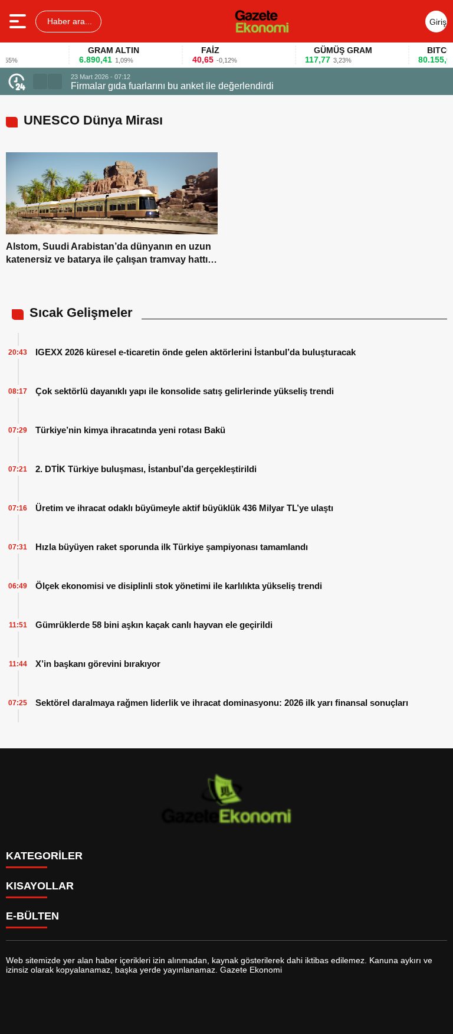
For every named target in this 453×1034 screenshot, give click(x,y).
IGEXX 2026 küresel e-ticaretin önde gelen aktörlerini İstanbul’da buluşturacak (195, 352)
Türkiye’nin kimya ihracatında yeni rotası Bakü (130, 430)
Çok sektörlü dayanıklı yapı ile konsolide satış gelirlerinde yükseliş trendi (184, 391)
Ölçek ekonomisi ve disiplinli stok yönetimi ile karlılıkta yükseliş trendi (178, 586)
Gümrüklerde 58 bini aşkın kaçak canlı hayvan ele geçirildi (154, 625)
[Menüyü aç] (19, 21)
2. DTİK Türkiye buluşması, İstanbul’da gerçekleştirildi (146, 469)
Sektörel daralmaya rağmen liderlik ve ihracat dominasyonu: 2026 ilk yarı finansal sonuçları (221, 703)
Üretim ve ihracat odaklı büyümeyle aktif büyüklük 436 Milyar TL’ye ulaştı (184, 508)
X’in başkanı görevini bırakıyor (97, 664)
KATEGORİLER (44, 856)
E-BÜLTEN (32, 916)
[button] (40, 81)
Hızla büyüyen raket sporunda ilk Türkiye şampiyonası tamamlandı (171, 547)
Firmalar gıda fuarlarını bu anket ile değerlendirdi (172, 86)
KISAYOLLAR (40, 886)
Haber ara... (68, 21)
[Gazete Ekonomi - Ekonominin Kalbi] (261, 21)
